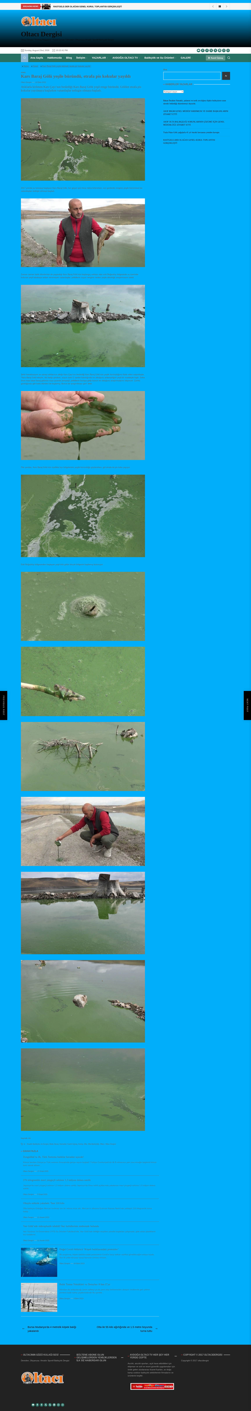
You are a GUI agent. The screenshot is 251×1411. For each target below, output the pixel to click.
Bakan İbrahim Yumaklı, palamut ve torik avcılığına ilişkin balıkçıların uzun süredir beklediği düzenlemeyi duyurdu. (194, 102)
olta (85, 1144)
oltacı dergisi (110, 1144)
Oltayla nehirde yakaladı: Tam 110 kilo (43, 1203)
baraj (56, 1144)
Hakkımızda (54, 57)
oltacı (102, 1144)
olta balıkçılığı (93, 1144)
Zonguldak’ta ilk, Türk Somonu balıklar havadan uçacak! (53, 1156)
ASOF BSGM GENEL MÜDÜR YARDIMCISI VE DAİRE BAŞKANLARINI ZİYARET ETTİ (195, 112)
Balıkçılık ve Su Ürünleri (159, 57)
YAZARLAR (99, 57)
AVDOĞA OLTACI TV (125, 57)
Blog (69, 57)
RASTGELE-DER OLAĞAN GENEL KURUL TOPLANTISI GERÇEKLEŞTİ (189, 141)
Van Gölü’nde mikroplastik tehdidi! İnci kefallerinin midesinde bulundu (61, 1226)
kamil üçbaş (72, 1144)
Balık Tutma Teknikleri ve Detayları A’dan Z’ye (84, 1284)
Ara (165, 69)
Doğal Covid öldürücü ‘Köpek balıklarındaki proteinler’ (89, 1249)
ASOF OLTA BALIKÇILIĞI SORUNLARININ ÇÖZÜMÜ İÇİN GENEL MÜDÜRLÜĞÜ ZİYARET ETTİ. (193, 123)
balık (51, 1144)
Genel (23, 72)
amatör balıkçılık (33, 1144)
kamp (80, 1144)
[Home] (24, 58)
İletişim (80, 57)
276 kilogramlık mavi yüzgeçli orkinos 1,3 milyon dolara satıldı (57, 1180)
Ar (226, 76)
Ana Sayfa (36, 57)
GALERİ (186, 57)
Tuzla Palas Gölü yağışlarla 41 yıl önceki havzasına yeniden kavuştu (191, 132)
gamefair (63, 1144)
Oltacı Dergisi (41, 34)
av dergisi (45, 1144)
